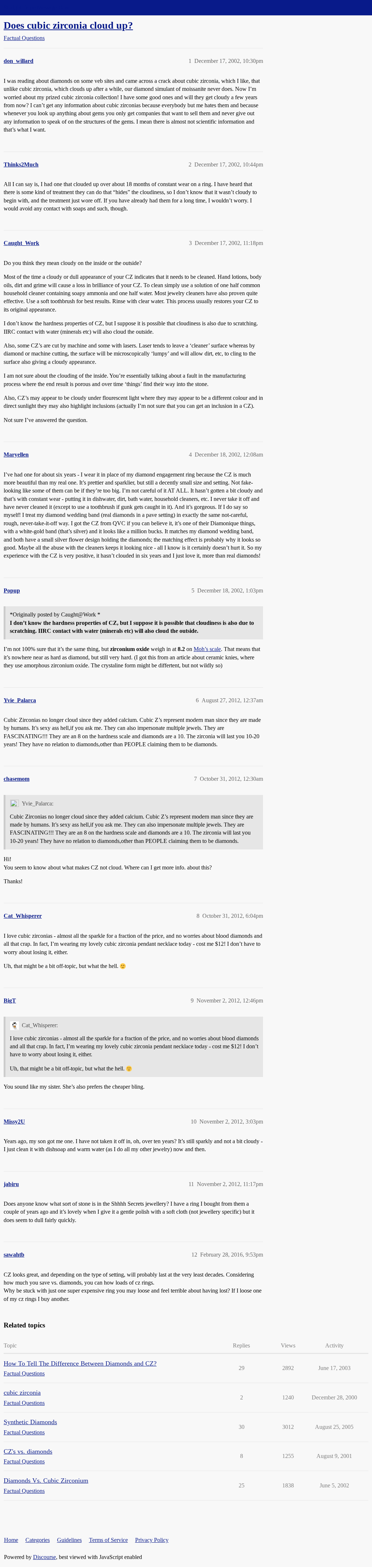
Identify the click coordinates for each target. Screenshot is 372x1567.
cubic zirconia (22, 1392)
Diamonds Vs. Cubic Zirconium (46, 1480)
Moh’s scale (207, 649)
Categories (37, 1540)
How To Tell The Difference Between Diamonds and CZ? (80, 1363)
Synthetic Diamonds (30, 1422)
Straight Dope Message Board (38, 7)
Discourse (44, 1557)
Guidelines (69, 1540)
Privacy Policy (152, 1540)
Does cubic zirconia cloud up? (68, 25)
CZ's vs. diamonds (28, 1451)
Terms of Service (108, 1540)
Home (11, 1540)
